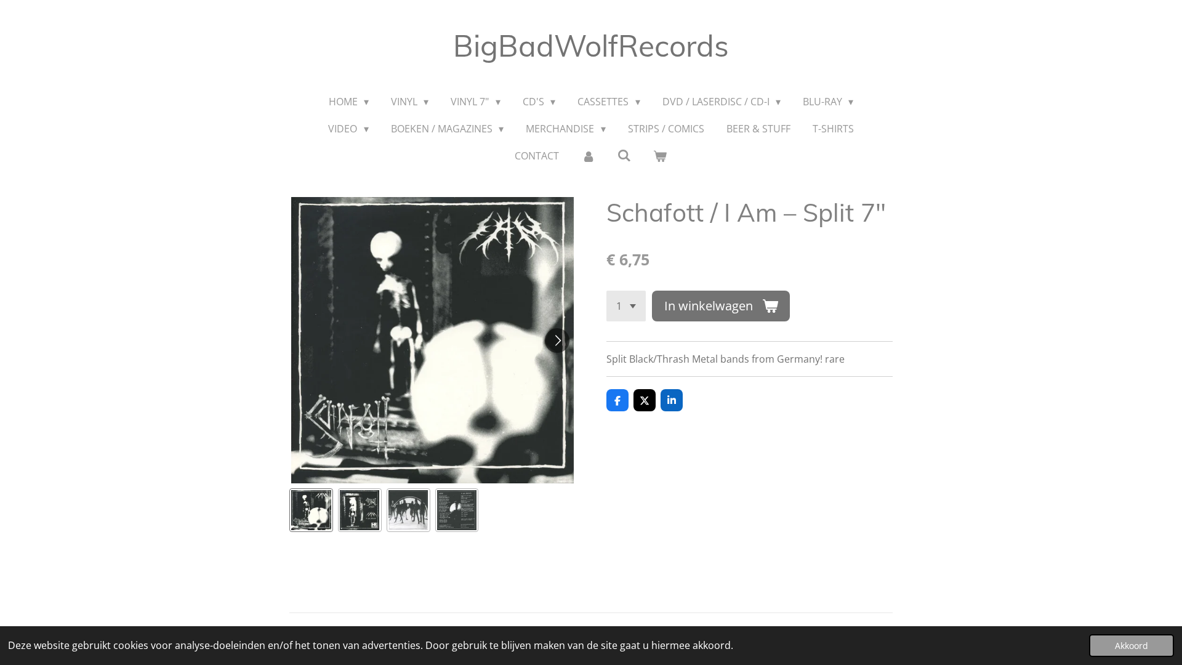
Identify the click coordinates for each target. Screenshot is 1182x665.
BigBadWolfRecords (591, 45)
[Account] (588, 155)
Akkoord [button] (1131, 645)
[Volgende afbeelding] (557, 340)
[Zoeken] (624, 155)
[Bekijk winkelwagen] (660, 155)
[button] (311, 510)
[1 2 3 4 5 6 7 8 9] (626, 306)
